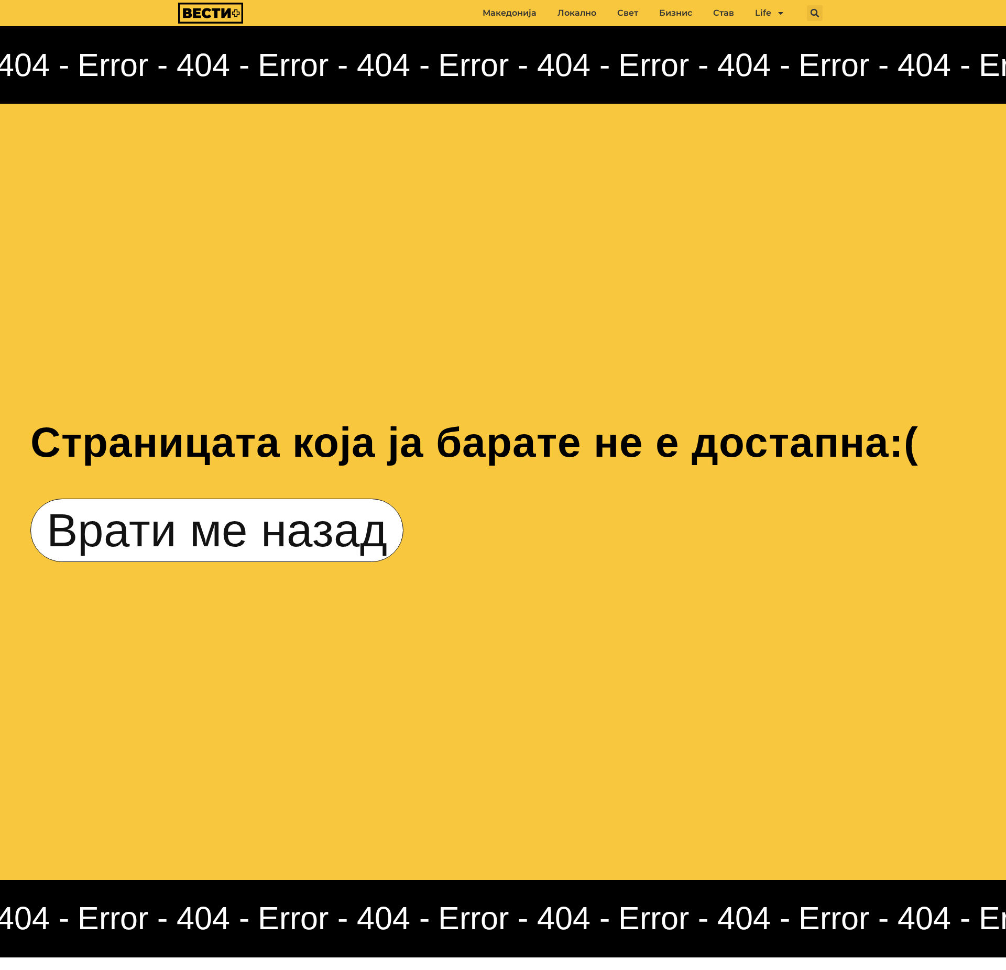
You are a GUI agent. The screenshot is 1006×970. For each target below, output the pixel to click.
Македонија (510, 13)
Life (763, 13)
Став (723, 13)
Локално (576, 13)
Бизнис (675, 13)
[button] (815, 13)
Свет (627, 13)
